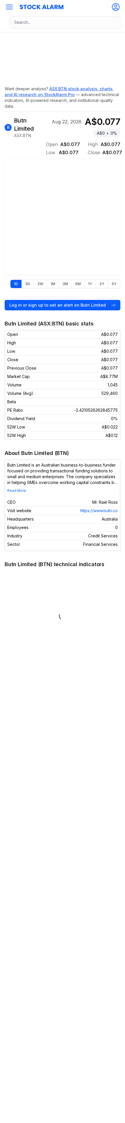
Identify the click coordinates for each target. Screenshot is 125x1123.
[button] (9, 7)
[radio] (16, 284)
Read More (16, 490)
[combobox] (64, 22)
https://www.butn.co (99, 510)
